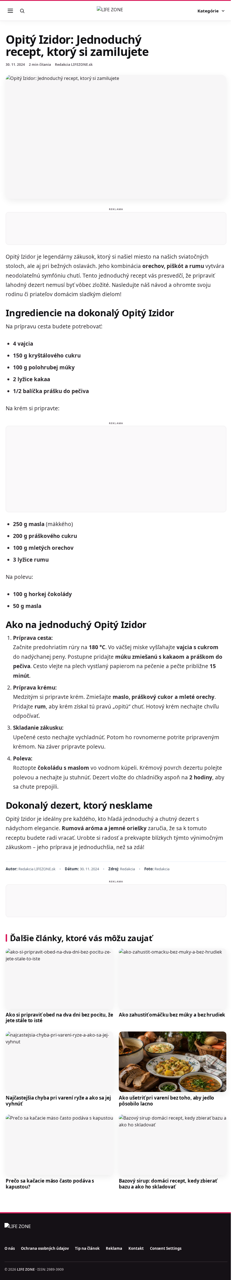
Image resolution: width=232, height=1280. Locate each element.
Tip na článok (87, 1248)
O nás (10, 1248)
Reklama (114, 1248)
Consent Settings (165, 1248)
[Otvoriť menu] (10, 11)
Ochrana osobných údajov (45, 1248)
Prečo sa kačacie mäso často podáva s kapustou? (50, 1183)
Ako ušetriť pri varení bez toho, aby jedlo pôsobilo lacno (166, 1100)
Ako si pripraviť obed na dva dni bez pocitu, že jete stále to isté (59, 1017)
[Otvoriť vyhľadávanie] (22, 11)
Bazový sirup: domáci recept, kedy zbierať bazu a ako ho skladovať (168, 1183)
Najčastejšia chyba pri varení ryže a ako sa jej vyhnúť (58, 1100)
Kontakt (136, 1248)
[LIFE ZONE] (116, 11)
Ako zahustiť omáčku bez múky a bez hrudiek (172, 1014)
